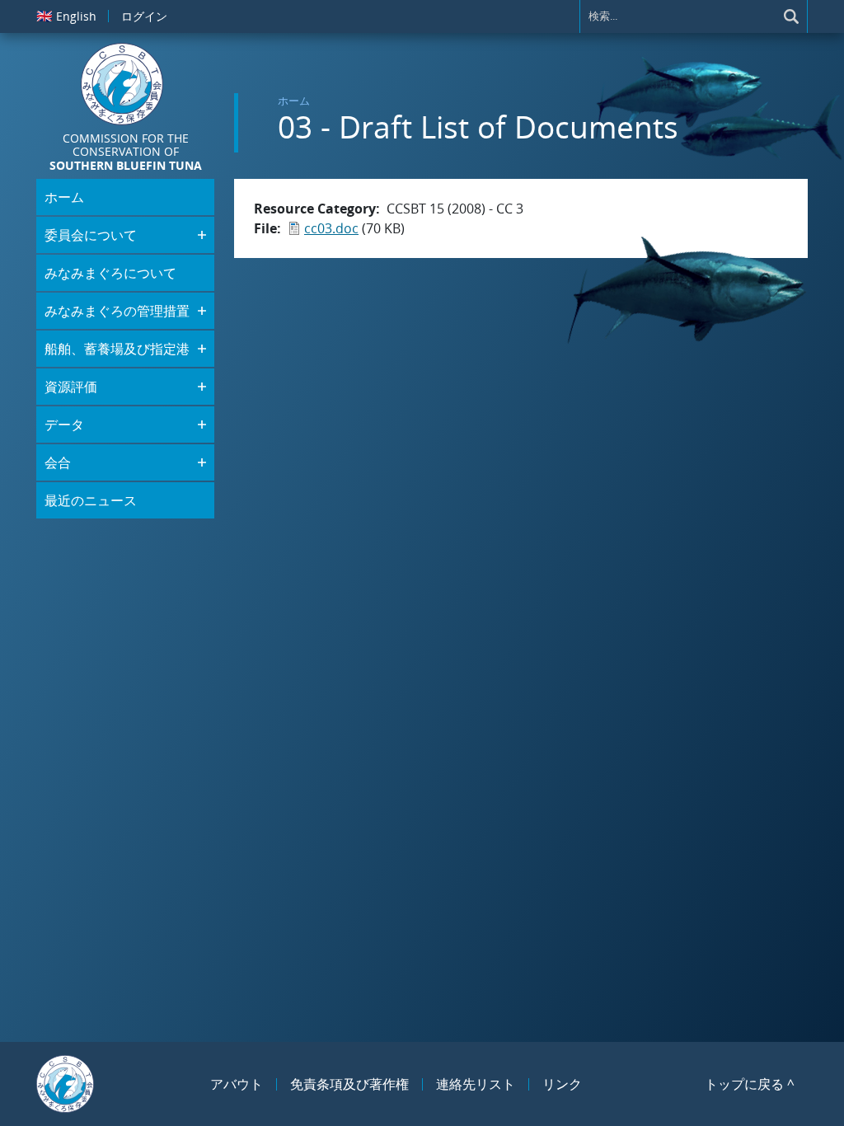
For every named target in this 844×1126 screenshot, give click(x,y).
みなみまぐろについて (110, 273)
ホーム (294, 100)
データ (64, 424)
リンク (562, 1084)
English (66, 16)
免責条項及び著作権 (349, 1084)
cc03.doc (331, 228)
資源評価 (71, 387)
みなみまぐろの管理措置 (117, 311)
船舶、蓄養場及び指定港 (117, 349)
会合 (58, 462)
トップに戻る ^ (750, 1084)
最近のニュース (91, 500)
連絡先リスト (475, 1084)
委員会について (91, 235)
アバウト (236, 1084)
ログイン (144, 16)
